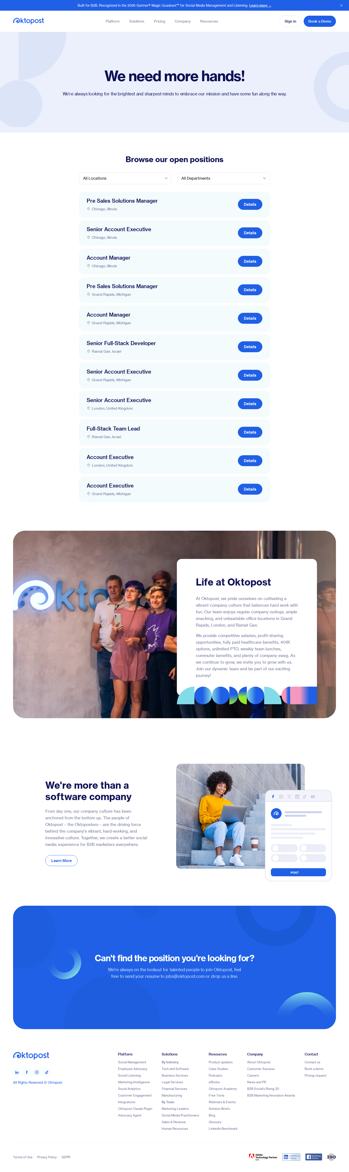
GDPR (65, 1157)
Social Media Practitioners (180, 1115)
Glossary (215, 1122)
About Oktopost (259, 1062)
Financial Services (174, 1088)
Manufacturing (172, 1095)
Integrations (126, 1102)
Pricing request (315, 1075)
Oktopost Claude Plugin (135, 1108)
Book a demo (314, 1068)
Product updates (221, 1062)
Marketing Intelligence (134, 1082)
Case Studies (218, 1068)
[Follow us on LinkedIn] (17, 1072)
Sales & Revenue (174, 1122)
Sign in (290, 21)
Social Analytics (129, 1088)
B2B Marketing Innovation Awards (271, 1095)
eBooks (214, 1082)
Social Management (132, 1062)
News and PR (256, 1082)
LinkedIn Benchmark (223, 1128)
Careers (253, 1075)
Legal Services (172, 1082)
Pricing (159, 21)
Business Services (175, 1075)
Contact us (312, 1062)
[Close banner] (341, 5)
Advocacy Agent (129, 1115)
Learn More (61, 860)
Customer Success (261, 1068)
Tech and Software (175, 1068)
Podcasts (215, 1075)
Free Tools (216, 1095)
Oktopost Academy (223, 1088)
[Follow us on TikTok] (47, 1072)
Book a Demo (319, 21)
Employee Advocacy (132, 1068)
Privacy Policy (47, 1157)
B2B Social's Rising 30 (263, 1088)
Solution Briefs (219, 1108)
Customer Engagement (135, 1095)
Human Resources (175, 1128)
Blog (212, 1115)
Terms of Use (23, 1157)
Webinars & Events (222, 1102)
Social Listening (129, 1075)
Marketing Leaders (175, 1108)
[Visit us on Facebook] (27, 1072)
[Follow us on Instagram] (37, 1072)
